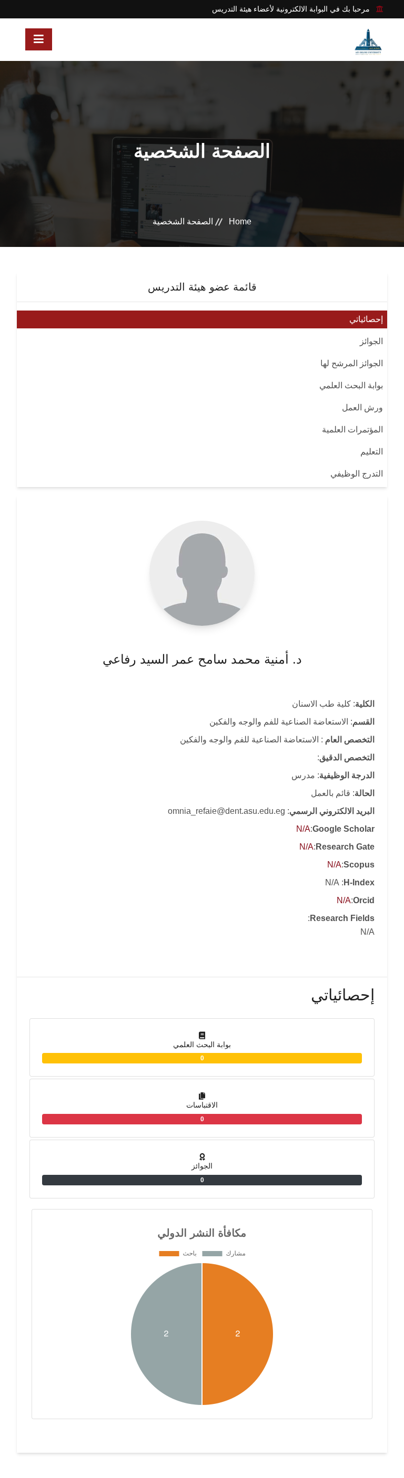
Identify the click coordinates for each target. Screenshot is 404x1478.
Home (240, 221)
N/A (303, 828)
